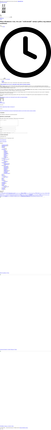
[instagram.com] (3, 10)
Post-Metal (5, 172)
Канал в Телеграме (3, 141)
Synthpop (5, 157)
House (5, 154)
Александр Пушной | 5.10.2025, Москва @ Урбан (8, 349)
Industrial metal (6, 163)
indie (49, 193)
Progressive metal (7, 173)
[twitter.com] (3, 7)
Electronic (3, 149)
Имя (1, 127)
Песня (3, 188)
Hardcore (5, 168)
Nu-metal (5, 171)
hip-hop (3, 158)
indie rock (5, 161)
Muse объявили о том (3, 97)
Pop (2, 175)
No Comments (7, 79)
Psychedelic (6, 176)
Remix (5, 156)
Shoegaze (3, 182)
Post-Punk (5, 181)
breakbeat (5, 151)
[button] (9, 17)
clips (2, 147)
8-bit (4, 150)
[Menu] (0, 3)
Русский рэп (6, 159)
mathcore (5, 169)
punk (3, 177)
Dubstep (34, 193)
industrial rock (6, 164)
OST (3, 174)
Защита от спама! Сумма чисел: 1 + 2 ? (6, 132)
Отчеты (3, 187)
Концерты (5, 186)
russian (3, 180)
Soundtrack (4, 183)
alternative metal (4, 144)
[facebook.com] (3, 5)
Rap (2, 178)
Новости (3, 185)
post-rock (42, 194)
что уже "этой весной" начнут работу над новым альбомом (17, 97)
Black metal (6, 166)
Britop (1, 19)
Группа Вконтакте (3, 139)
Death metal (6, 167)
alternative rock (4, 145)
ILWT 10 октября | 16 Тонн (4, 272)
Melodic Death (6, 170)
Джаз (3, 184)
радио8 (3, 189)
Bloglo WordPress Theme (24, 427)
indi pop (5, 160)
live (4, 148)
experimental (6, 153)
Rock (3, 179)
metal (3, 165)
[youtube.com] (3, 12)
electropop (5, 152)
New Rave (5, 155)
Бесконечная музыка (3, 2)
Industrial (3, 162)
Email (1, 129)
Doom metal (31, 193)
